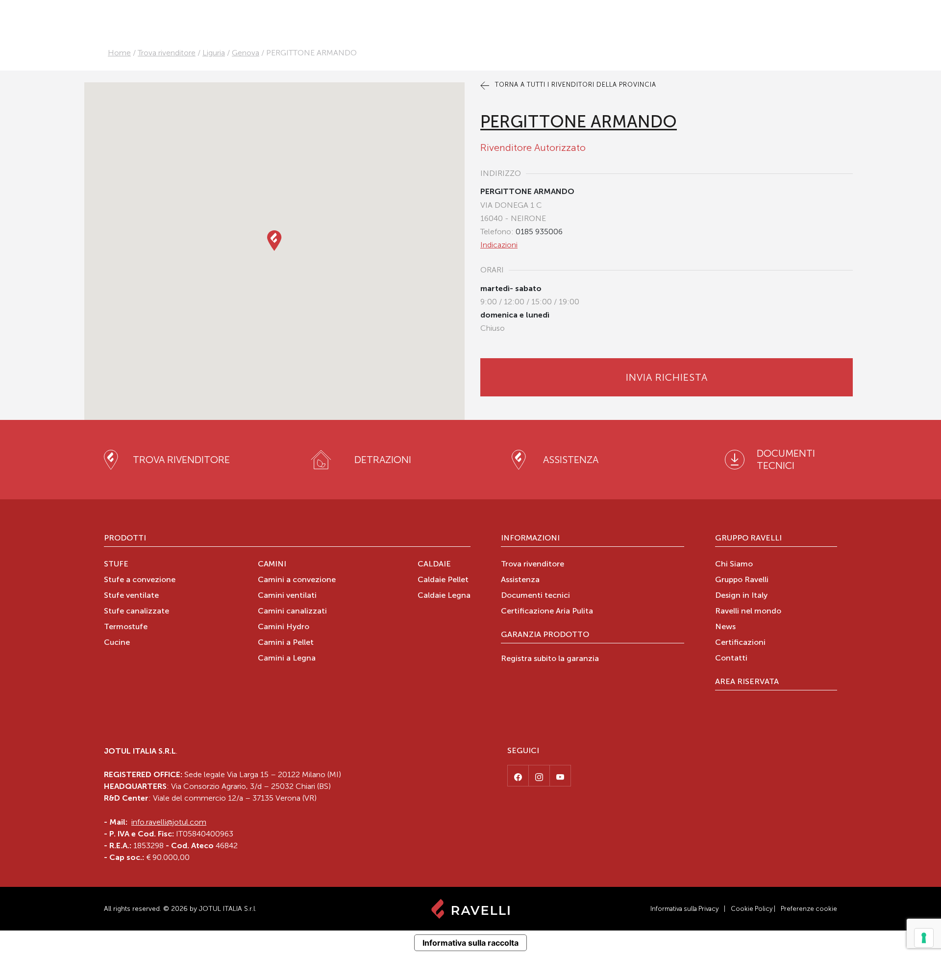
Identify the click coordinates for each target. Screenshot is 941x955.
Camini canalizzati (292, 611)
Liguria (213, 52)
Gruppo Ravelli (748, 538)
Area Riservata (747, 682)
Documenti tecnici (535, 596)
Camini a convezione (297, 580)
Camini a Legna (287, 658)
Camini (272, 564)
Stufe (116, 564)
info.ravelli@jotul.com (168, 822)
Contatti (731, 658)
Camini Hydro (283, 627)
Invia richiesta (667, 377)
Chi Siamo (734, 564)
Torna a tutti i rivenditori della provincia (574, 84)
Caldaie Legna (444, 596)
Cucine (117, 643)
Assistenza (520, 580)
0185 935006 (539, 231)
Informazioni (530, 538)
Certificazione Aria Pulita (547, 611)
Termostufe (126, 627)
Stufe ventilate (131, 596)
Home (119, 52)
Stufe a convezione (139, 580)
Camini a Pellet (286, 643)
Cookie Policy (751, 908)
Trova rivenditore (167, 52)
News (725, 627)
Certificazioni (740, 643)
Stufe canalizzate (136, 611)
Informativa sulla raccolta (470, 943)
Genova (245, 52)
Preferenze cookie (809, 908)
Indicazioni (499, 244)
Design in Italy (741, 596)
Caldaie (434, 564)
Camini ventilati (287, 596)
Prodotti (125, 538)
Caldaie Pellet (443, 580)
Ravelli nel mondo (748, 611)
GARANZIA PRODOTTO (545, 635)
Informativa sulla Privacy (684, 908)
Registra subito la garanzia (550, 659)
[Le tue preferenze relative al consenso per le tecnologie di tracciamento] (924, 938)
